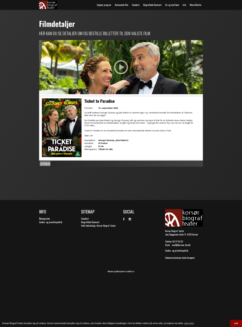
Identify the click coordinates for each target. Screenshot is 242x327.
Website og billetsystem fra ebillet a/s (121, 271)
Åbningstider (44, 218)
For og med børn (172, 5)
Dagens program (104, 5)
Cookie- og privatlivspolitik (50, 222)
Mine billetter (196, 5)
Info (184, 5)
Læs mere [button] (189, 323)
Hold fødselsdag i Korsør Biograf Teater (98, 225)
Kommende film (121, 5)
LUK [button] (236, 323)
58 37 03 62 (177, 241)
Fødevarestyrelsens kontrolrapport (180, 257)
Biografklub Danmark (152, 5)
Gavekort (136, 5)
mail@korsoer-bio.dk (181, 245)
